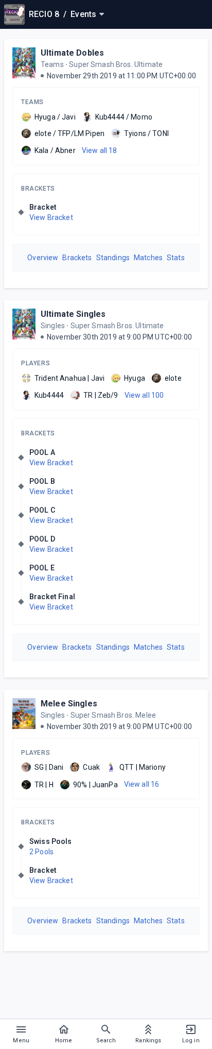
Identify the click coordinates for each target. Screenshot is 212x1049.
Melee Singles (69, 703)
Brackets (38, 188)
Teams (32, 102)
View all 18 (99, 150)
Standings (113, 257)
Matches (148, 257)
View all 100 (144, 395)
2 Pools (41, 852)
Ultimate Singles (73, 314)
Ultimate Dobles (72, 53)
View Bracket (51, 217)
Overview (42, 257)
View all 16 (142, 784)
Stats (176, 257)
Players (35, 363)
